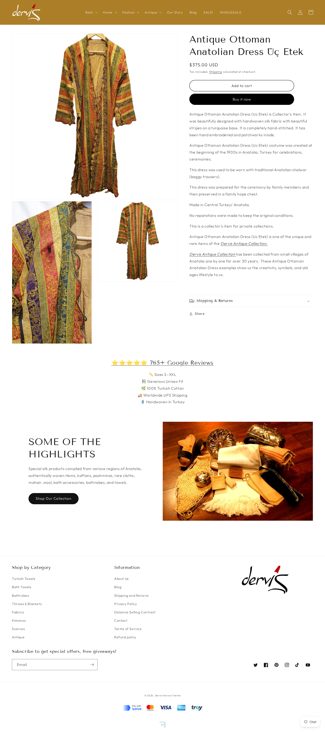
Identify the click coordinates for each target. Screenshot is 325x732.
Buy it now (242, 99)
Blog (117, 587)
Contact (120, 620)
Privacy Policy (125, 604)
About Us (121, 579)
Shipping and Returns (131, 595)
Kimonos (19, 620)
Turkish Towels (23, 579)
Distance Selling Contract (135, 612)
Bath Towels (21, 587)
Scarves (18, 629)
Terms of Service (128, 629)
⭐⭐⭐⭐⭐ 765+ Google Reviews (162, 362)
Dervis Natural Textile (168, 695)
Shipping (215, 71)
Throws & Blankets (27, 604)
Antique (18, 637)
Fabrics (18, 612)
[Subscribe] (92, 664)
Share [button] (200, 313)
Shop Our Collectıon (53, 498)
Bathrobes (20, 595)
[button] (90, 12)
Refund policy (125, 637)
